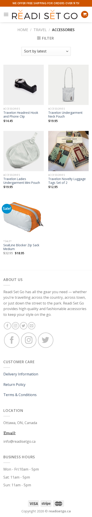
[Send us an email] (31, 325)
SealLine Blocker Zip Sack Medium (21, 247)
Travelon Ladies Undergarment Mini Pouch (21, 181)
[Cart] (84, 14)
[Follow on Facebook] (7, 325)
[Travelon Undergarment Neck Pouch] (68, 85)
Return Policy (14, 384)
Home (22, 29)
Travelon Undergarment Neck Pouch (65, 114)
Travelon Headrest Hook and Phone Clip (20, 114)
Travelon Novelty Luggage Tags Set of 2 (67, 181)
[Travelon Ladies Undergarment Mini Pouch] (23, 151)
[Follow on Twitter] (23, 325)
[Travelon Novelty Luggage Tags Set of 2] (68, 151)
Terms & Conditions (20, 394)
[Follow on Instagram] (15, 325)
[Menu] (6, 14)
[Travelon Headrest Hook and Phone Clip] (23, 85)
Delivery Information (20, 374)
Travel (40, 29)
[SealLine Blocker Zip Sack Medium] (23, 217)
